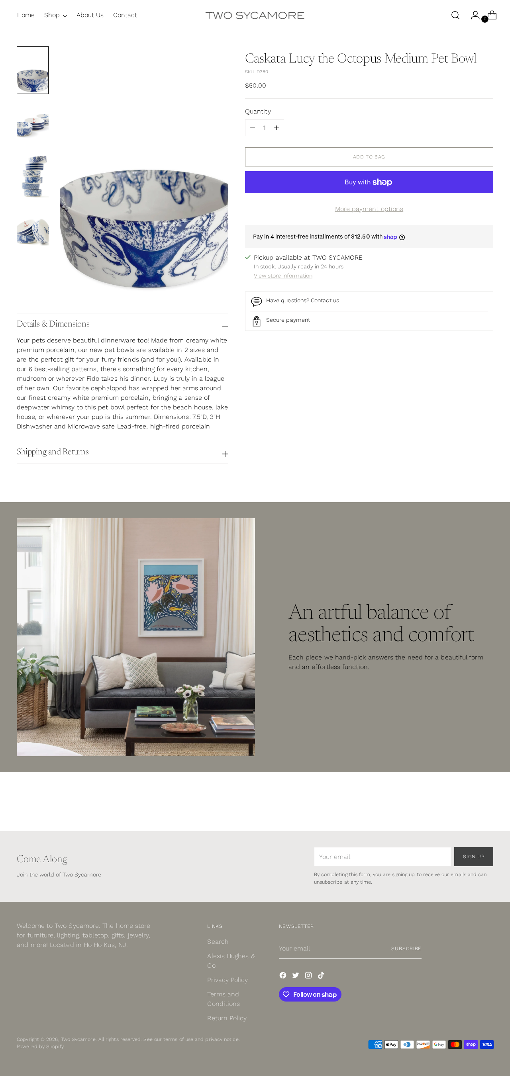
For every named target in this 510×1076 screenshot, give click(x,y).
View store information (283, 276)
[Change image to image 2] (33, 123)
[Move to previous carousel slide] (468, 804)
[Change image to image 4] (33, 228)
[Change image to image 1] (33, 70)
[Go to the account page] (472, 15)
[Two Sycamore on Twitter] (296, 976)
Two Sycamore (78, 1039)
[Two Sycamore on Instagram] (309, 976)
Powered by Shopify (40, 1046)
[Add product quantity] (252, 128)
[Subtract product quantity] (276, 128)
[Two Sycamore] (255, 15)
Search (217, 941)
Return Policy (227, 1018)
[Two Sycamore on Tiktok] (322, 976)
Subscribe (406, 948)
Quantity (258, 111)
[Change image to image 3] (33, 175)
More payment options (369, 209)
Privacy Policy (227, 980)
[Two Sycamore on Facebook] (283, 976)
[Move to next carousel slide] (486, 803)
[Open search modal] (455, 15)
